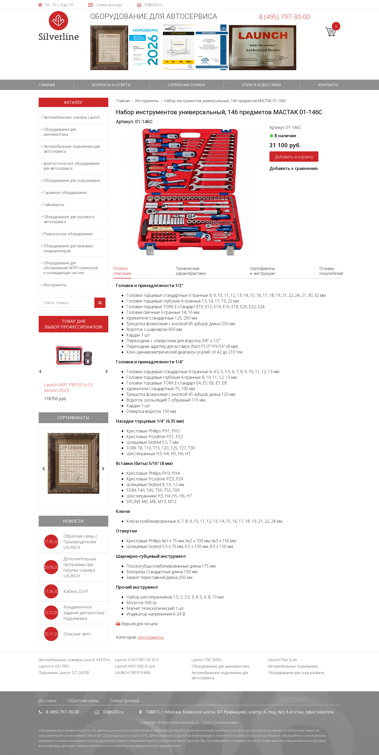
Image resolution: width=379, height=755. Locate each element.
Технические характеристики (190, 271)
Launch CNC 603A (206, 659)
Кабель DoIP (75, 591)
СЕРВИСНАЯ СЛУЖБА (186, 84)
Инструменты (55, 284)
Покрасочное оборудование (68, 233)
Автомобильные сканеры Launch (72, 117)
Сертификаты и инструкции (262, 271)
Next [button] (109, 372)
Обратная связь (83, 700)
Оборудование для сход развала (72, 180)
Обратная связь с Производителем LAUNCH (80, 541)
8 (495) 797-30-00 (284, 16)
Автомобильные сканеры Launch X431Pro (74, 659)
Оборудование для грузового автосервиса (69, 219)
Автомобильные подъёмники (293, 666)
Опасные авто (77, 634)
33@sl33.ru (113, 712)
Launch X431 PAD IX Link (135, 666)
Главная (47, 84)
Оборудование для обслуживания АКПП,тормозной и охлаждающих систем (71, 267)
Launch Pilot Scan (282, 659)
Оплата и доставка (261, 84)
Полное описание (122, 271)
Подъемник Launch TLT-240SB (64, 672)
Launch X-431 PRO (54, 666)
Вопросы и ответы (111, 84)
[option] (73, 368)
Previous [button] (40, 372)
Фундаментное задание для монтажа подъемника (83, 612)
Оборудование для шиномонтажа (60, 132)
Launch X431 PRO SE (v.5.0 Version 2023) (68, 387)
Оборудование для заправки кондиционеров (68, 248)
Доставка (47, 700)
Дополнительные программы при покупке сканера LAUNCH (79, 567)
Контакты (328, 84)
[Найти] (99, 303)
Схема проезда (124, 700)
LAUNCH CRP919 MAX (133, 672)
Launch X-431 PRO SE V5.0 (137, 659)
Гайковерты (54, 204)
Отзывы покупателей (331, 271)
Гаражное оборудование (65, 192)
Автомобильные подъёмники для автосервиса (72, 149)
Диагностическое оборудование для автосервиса (72, 166)
